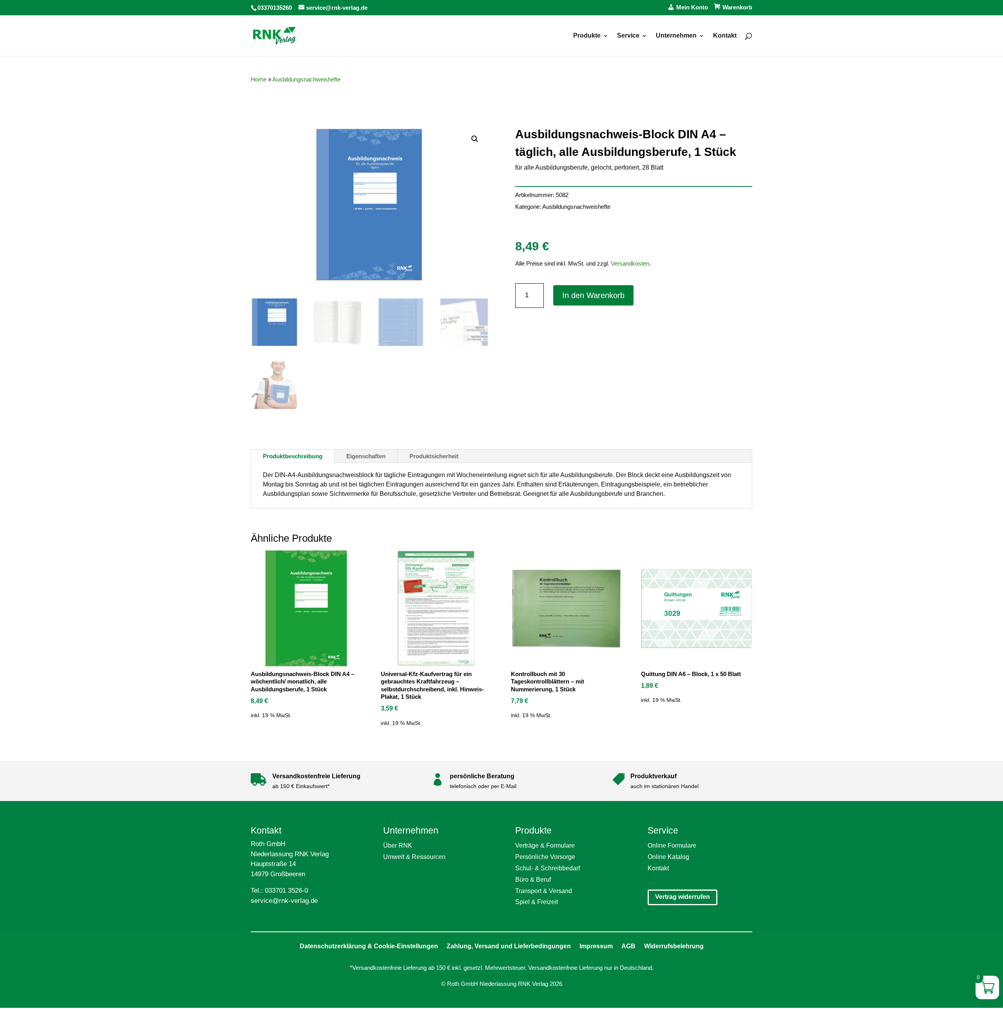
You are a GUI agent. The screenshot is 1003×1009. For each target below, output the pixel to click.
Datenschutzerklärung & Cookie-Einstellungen (369, 946)
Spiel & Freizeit (536, 902)
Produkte (587, 36)
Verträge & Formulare (545, 845)
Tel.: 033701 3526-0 (279, 890)
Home (258, 79)
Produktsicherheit (433, 456)
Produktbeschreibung (292, 456)
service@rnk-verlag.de (284, 900)
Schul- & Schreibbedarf (547, 868)
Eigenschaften (366, 456)
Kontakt (725, 36)
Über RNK (397, 845)
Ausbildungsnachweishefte (306, 79)
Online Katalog (668, 856)
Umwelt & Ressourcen (414, 856)
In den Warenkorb (593, 295)
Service (628, 36)
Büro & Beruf (533, 879)
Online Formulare (672, 845)
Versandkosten (630, 263)
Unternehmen (676, 36)
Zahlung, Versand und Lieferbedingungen (509, 946)
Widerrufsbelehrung (674, 946)
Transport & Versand (543, 891)
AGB (628, 946)
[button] (475, 139)
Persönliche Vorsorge (545, 856)
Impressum (596, 946)
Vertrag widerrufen (682, 896)
